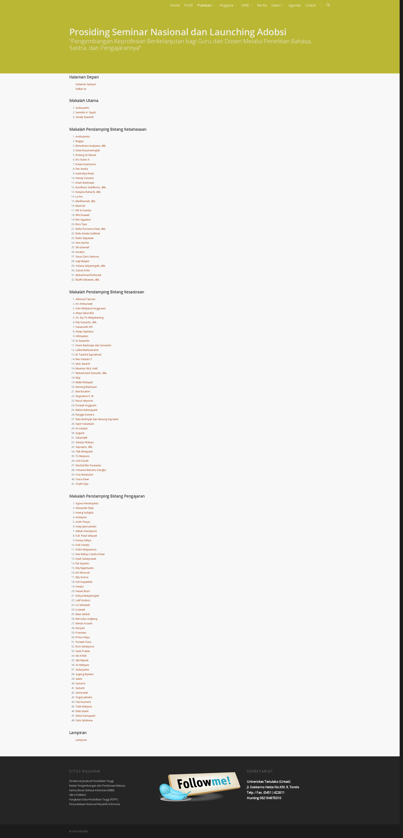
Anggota (226, 5)
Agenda (295, 5)
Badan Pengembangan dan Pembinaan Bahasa (97, 785)
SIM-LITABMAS (77, 795)
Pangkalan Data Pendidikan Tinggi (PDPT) (93, 799)
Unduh (310, 5)
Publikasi (204, 5)
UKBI (245, 5)
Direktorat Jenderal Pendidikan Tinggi (91, 781)
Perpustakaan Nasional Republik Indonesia (94, 804)
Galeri (276, 5)
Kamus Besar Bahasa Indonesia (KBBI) (91, 790)
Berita (262, 5)
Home (175, 5)
